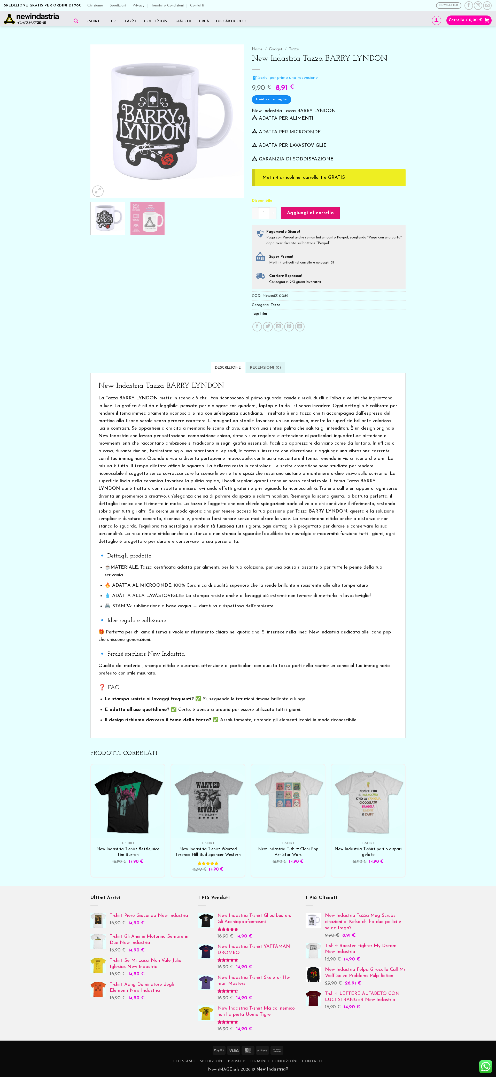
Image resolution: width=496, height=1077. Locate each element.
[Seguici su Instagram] (478, 5)
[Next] (234, 121)
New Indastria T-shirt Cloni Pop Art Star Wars (288, 852)
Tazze (131, 21)
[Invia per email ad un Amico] (278, 327)
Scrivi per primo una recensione (287, 78)
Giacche (183, 21)
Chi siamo (95, 5)
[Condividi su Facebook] (257, 327)
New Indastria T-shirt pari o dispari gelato (368, 852)
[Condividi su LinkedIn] (300, 327)
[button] (436, 20)
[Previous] (100, 121)
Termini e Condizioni (167, 5)
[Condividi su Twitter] (268, 327)
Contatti (197, 5)
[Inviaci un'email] (487, 5)
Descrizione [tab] (228, 368)
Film (263, 314)
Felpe (112, 21)
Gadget (275, 49)
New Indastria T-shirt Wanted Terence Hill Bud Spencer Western (208, 852)
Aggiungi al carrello (310, 213)
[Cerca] (76, 21)
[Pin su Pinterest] (289, 327)
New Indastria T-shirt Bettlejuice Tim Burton (127, 852)
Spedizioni (118, 5)
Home (257, 49)
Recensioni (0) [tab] (265, 368)
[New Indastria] (33, 18)
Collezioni (156, 21)
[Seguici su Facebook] (468, 5)
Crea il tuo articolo (222, 21)
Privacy (138, 5)
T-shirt (92, 21)
